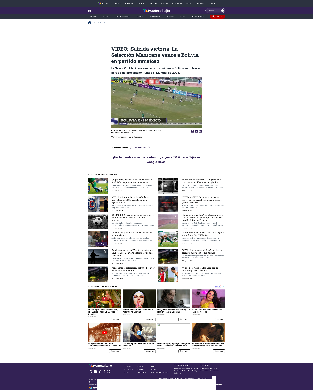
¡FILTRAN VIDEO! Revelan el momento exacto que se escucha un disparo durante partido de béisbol (202, 200)
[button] (214, 377)
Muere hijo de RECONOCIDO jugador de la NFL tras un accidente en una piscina (201, 181)
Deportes (153, 3)
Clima (182, 17)
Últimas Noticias (198, 17)
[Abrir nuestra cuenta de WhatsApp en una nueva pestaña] (108, 371)
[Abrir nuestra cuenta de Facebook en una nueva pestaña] (104, 371)
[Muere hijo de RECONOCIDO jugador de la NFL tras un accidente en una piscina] (168, 186)
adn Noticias (177, 3)
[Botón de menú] (89, 10)
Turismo (106, 17)
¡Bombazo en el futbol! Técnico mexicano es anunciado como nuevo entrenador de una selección (133, 253)
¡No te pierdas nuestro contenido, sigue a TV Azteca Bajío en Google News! (156, 159)
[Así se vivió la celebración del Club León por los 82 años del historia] (98, 274)
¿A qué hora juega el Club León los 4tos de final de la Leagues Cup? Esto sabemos (132, 181)
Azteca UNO (129, 3)
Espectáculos (155, 17)
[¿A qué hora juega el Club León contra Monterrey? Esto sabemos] (168, 274)
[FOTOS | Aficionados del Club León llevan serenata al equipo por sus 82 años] (168, 256)
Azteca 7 (142, 3)
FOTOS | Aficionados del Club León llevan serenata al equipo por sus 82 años (202, 251)
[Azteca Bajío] (156, 11)
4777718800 (204, 371)
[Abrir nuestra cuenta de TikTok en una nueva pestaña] (99, 371)
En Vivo (218, 16)
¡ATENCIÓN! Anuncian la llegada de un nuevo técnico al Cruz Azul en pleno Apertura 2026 (130, 200)
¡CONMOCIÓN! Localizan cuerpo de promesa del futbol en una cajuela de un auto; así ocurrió (133, 217)
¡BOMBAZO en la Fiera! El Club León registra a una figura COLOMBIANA (203, 233)
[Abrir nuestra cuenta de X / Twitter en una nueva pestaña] (90, 371)
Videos (188, 3)
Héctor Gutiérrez (127, 132)
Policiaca (170, 17)
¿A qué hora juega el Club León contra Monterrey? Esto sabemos (200, 269)
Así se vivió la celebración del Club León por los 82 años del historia (133, 269)
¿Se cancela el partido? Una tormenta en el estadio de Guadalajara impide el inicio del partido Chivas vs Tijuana (203, 217)
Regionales (200, 3)
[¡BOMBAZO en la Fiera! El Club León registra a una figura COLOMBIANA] (168, 239)
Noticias (164, 3)
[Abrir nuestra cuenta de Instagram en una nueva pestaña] (95, 371)
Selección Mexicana (140, 148)
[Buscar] (222, 10)
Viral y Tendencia (122, 17)
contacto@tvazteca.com (208, 368)
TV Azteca (116, 3)
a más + (212, 3)
